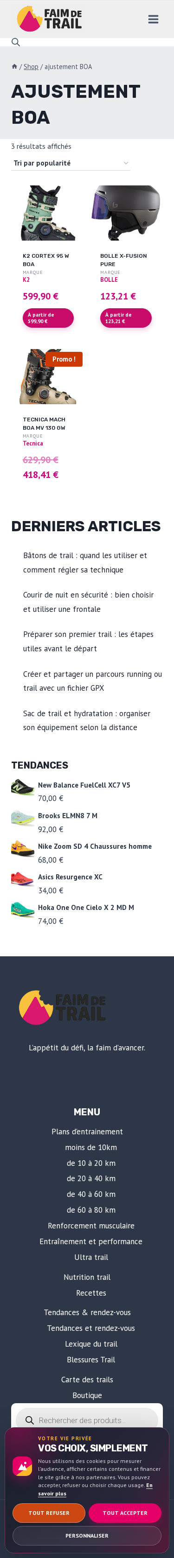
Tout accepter (125, 1512)
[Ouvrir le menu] (153, 19)
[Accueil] (14, 66)
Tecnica (33, 443)
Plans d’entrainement (87, 1131)
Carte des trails (87, 1379)
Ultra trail (91, 1257)
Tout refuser (49, 1512)
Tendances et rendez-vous (91, 1328)
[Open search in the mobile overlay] (15, 42)
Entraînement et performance (90, 1241)
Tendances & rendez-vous (87, 1312)
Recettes (91, 1293)
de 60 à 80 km (91, 1210)
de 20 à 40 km (91, 1178)
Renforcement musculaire (91, 1226)
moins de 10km (91, 1147)
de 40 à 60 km (91, 1194)
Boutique (87, 1395)
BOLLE (109, 279)
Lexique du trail (91, 1344)
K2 (26, 279)
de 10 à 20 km (91, 1163)
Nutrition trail (87, 1277)
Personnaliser (87, 1535)
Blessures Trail (91, 1360)
